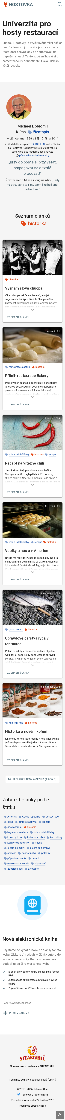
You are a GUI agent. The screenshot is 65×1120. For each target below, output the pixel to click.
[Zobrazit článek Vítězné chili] (32, 432)
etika (10, 821)
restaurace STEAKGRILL (41, 1066)
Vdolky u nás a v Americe (26, 550)
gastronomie (16, 629)
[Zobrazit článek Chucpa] (32, 257)
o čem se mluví (15, 847)
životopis (41, 132)
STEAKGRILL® (37, 144)
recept (52, 454)
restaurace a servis (19, 366)
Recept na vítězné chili (24, 463)
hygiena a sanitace (17, 832)
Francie (46, 821)
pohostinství (29, 853)
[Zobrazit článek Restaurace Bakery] (32, 345)
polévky (45, 853)
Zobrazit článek (18, 317)
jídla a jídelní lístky (19, 454)
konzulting (56, 837)
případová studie (16, 858)
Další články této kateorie (32, 779)
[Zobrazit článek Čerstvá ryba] (32, 607)
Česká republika (31, 816)
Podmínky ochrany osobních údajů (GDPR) (32, 1079)
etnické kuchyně (27, 821)
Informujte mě (19, 1013)
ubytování (40, 863)
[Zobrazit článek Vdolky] (32, 520)
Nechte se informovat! (43, 988)
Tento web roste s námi (34, 1094)
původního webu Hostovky (34, 155)
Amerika (12, 816)
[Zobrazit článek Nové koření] (32, 700)
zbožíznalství (15, 868)
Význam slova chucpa (23, 288)
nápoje (38, 842)
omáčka (11, 853)
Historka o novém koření (26, 731)
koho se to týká (35, 837)
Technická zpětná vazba (32, 1105)
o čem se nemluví (40, 847)
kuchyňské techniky (18, 842)
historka (13, 279)
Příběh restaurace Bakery (26, 375)
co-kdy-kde (52, 816)
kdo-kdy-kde (16, 722)
